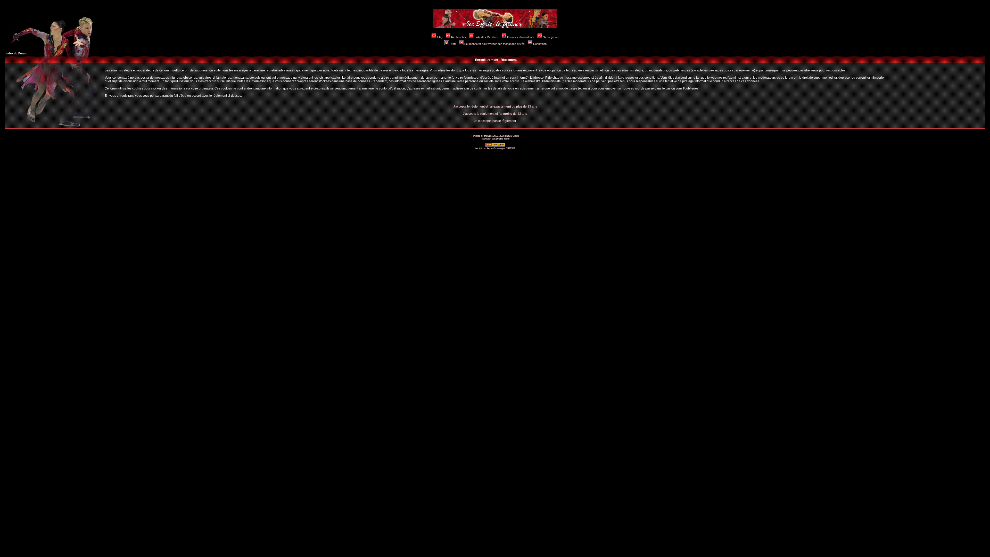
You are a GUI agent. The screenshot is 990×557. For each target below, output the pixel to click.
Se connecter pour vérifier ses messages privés (494, 43)
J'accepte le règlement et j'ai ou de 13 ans (495, 106)
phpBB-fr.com (502, 138)
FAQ (440, 37)
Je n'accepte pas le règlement (495, 121)
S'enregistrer (551, 37)
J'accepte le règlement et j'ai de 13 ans (495, 114)
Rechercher (458, 37)
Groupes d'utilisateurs (520, 37)
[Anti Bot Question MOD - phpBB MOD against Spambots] (495, 145)
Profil (453, 43)
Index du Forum (16, 53)
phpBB (487, 135)
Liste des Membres (487, 37)
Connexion (540, 43)
